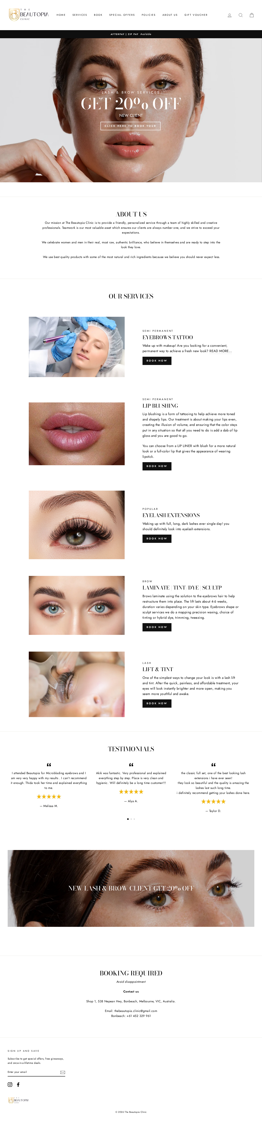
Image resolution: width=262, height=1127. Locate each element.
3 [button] (135, 819)
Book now (157, 466)
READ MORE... (220, 350)
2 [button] (132, 819)
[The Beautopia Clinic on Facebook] (18, 1084)
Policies (149, 15)
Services (80, 15)
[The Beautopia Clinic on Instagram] (10, 1084)
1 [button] (128, 819)
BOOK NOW (157, 360)
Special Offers (122, 15)
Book (98, 15)
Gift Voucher (196, 15)
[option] (131, 34)
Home (61, 15)
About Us (170, 15)
